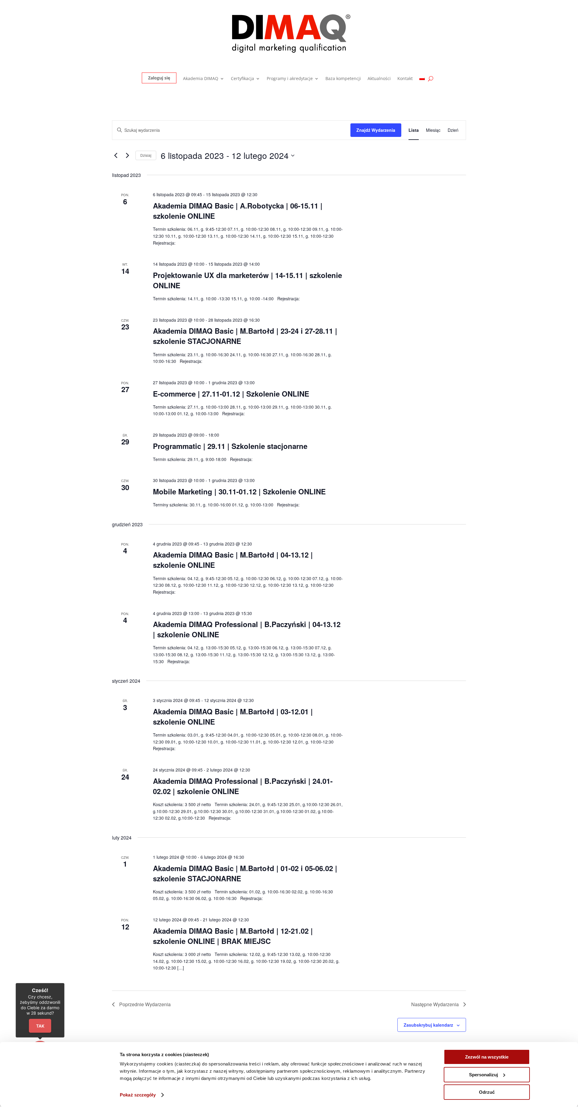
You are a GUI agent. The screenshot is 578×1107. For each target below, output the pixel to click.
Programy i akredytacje (290, 78)
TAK (40, 1025)
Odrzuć (487, 1092)
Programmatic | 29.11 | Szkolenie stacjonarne (230, 446)
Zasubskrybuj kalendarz (428, 1025)
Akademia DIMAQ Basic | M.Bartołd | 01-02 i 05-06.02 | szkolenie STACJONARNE (245, 873)
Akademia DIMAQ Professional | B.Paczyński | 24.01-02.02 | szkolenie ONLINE (243, 786)
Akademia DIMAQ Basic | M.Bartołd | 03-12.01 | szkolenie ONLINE (233, 716)
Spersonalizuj (483, 1074)
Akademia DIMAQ (200, 78)
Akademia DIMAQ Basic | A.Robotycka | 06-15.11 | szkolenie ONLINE (237, 210)
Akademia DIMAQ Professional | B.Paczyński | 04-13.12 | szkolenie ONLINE (246, 629)
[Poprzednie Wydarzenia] (115, 155)
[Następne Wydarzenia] (127, 155)
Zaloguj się (159, 78)
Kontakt (405, 78)
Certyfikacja (242, 78)
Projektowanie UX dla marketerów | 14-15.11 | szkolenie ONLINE (247, 280)
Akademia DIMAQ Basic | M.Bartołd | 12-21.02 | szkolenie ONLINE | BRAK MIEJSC (233, 936)
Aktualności (379, 78)
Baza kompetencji (343, 78)
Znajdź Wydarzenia (375, 130)
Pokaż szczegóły (138, 1094)
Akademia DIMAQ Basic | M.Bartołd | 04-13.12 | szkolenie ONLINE (233, 559)
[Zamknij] (64, 983)
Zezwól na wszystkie (486, 1056)
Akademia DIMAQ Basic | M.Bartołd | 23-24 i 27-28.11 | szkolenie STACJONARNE (245, 336)
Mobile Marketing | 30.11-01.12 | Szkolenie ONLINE (239, 491)
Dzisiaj (145, 155)
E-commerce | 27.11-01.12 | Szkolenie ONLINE (231, 393)
